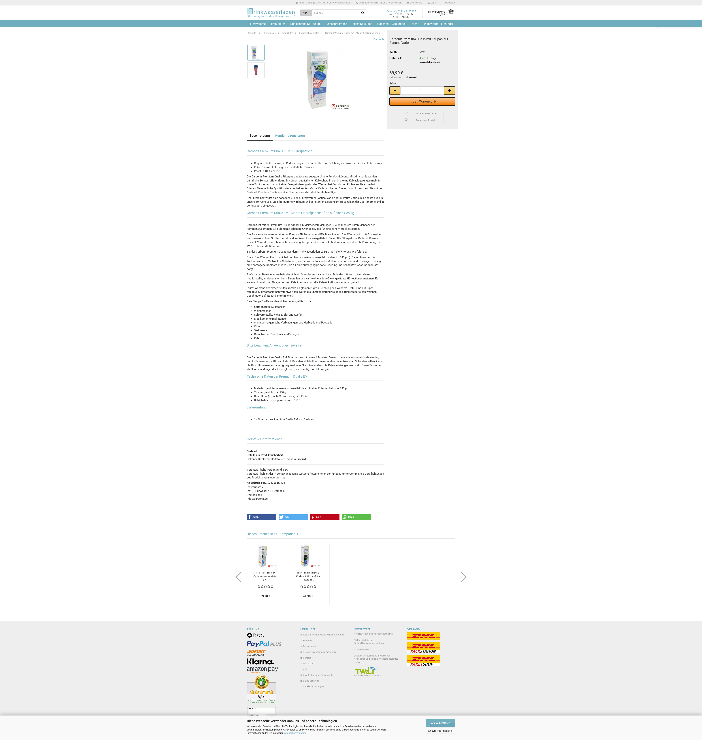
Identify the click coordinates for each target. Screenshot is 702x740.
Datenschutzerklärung (295, 733)
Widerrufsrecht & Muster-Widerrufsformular (324, 634)
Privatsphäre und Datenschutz (318, 675)
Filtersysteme (257, 24)
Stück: (393, 83)
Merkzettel (449, 2)
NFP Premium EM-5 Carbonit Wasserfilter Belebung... (308, 576)
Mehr (415, 24)
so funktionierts (361, 649)
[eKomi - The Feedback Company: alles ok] (261, 696)
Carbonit (378, 39)
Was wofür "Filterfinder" (439, 24)
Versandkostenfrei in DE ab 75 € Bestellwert (380, 2)
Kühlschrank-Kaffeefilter (305, 24)
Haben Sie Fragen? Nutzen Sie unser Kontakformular (324, 2)
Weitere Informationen (440, 730)
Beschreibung (260, 135)
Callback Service (311, 681)
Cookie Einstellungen (313, 686)
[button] (414, 2)
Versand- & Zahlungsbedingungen (320, 652)
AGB (305, 669)
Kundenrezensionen (290, 135)
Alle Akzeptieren (440, 723)
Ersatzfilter (278, 24)
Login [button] (433, 2)
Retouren (307, 640)
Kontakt (307, 658)
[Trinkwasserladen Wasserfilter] (271, 12)
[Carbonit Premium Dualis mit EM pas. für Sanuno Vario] (326, 78)
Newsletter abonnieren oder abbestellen (373, 634)
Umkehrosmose (337, 24)
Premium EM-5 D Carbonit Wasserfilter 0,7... (265, 576)
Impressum (308, 663)
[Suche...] (362, 13)
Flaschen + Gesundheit (391, 24)
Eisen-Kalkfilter (361, 24)
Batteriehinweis (310, 646)
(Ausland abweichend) (430, 62)
